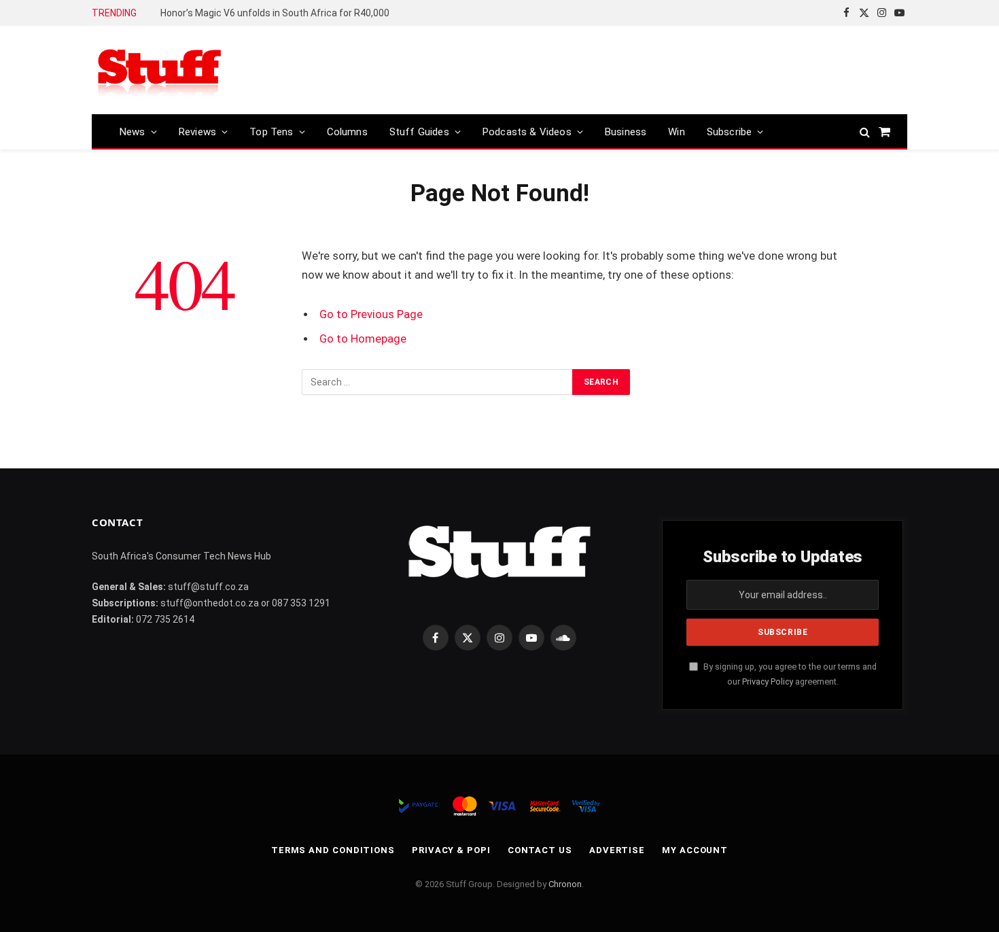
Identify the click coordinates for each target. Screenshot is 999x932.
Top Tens (271, 132)
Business (625, 132)
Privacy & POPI (451, 850)
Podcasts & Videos (527, 132)
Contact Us (540, 850)
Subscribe (729, 132)
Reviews (197, 132)
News (132, 132)
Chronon (565, 884)
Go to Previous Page (371, 314)
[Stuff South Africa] (160, 70)
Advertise (617, 850)
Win (676, 132)
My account (695, 850)
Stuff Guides (419, 132)
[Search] (865, 131)
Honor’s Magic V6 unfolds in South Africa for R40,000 (274, 12)
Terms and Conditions (333, 850)
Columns (347, 132)
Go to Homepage (362, 338)
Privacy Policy (767, 681)
